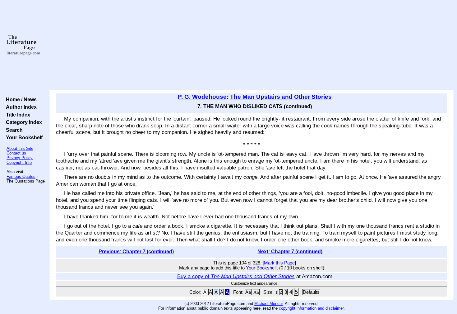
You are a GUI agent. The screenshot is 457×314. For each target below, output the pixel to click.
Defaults (311, 292)
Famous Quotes (21, 176)
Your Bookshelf (23, 137)
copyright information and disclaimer (311, 308)
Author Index (20, 107)
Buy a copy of (236, 276)
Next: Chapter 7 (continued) (289, 251)
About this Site (20, 148)
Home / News (20, 99)
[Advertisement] (251, 45)
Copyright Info (19, 162)
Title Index (16, 114)
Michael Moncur (268, 303)
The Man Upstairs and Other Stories (281, 96)
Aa (248, 292)
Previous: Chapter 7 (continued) (136, 251)
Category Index (22, 122)
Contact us (16, 153)
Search (13, 130)
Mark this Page (279, 262)
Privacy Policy (20, 157)
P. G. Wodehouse (202, 96)
